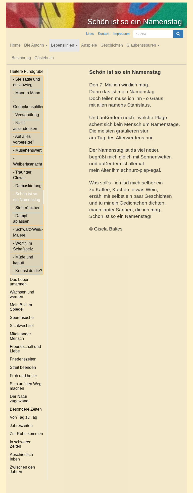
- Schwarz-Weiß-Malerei (28, 232)
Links (90, 34)
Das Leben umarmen (19, 281)
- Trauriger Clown (22, 175)
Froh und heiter (23, 376)
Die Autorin (34, 45)
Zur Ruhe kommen (26, 434)
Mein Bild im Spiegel (21, 307)
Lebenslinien (63, 45)
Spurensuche (22, 317)
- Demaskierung (27, 186)
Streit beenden (23, 367)
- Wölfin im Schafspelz (23, 246)
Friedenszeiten (23, 359)
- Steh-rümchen (26, 208)
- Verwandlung (26, 115)
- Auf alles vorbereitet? (23, 139)
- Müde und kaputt (23, 260)
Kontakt (103, 34)
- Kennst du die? (27, 271)
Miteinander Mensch (20, 336)
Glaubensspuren (141, 45)
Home (15, 45)
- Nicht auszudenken (25, 126)
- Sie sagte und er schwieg (26, 82)
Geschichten (112, 45)
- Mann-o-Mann (26, 93)
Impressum (121, 34)
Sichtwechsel (22, 325)
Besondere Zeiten (26, 409)
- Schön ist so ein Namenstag (26, 197)
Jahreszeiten (21, 425)
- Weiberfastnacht (27, 161)
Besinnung (21, 58)
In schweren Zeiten (20, 444)
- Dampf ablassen (21, 219)
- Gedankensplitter (28, 104)
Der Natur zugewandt (19, 398)
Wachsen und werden (22, 294)
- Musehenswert (27, 150)
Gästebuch (44, 58)
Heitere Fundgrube (26, 71)
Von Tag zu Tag (23, 417)
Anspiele (89, 45)
